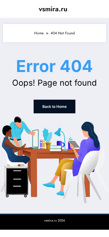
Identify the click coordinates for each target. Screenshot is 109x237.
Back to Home (54, 106)
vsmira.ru (53, 9)
